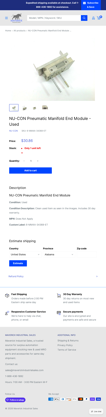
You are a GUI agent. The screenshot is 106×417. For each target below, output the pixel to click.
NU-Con (13, 130)
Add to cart (30, 170)
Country (13, 248)
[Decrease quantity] (24, 161)
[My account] (93, 18)
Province (48, 248)
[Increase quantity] (37, 161)
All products (19, 30)
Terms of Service (67, 349)
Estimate (18, 263)
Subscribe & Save (92, 5)
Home (8, 30)
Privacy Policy (65, 345)
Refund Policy (16, 276)
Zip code (82, 248)
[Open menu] (6, 18)
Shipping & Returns (68, 340)
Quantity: (14, 160)
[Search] (84, 18)
